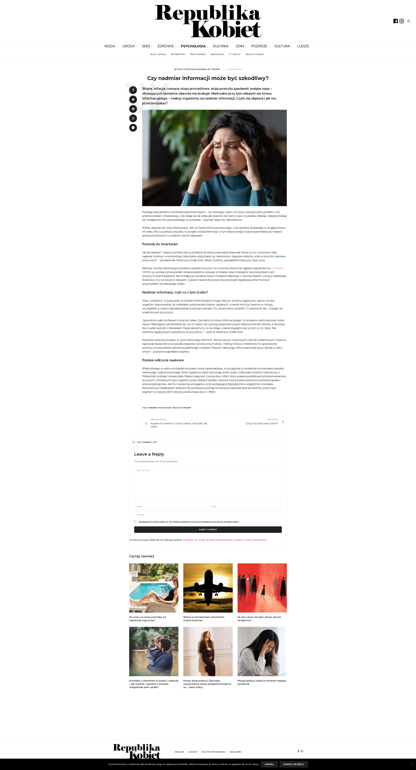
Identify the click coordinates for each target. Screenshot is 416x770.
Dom (240, 46)
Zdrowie (165, 46)
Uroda (128, 46)
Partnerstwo (178, 54)
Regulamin (235, 752)
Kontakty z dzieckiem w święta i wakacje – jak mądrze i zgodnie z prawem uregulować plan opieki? (153, 684)
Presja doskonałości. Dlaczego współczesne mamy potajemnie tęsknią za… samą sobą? (207, 684)
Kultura (282, 46)
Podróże (259, 46)
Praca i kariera (198, 54)
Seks (146, 46)
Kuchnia (220, 46)
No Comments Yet (147, 442)
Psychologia (193, 46)
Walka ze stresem (254, 54)
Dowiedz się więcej (293, 764)
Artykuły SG (180, 69)
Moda (109, 46)
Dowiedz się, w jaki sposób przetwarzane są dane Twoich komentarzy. (225, 539)
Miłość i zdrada (158, 54)
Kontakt (193, 752)
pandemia (277, 268)
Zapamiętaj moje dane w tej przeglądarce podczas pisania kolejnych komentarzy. (189, 522)
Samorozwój (217, 54)
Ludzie (303, 46)
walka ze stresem (181, 408)
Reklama (179, 752)
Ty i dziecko (234, 54)
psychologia (164, 408)
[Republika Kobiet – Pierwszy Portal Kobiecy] (208, 21)
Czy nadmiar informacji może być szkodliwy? (208, 78)
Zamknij (269, 764)
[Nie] (412, 764)
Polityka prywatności (214, 752)
